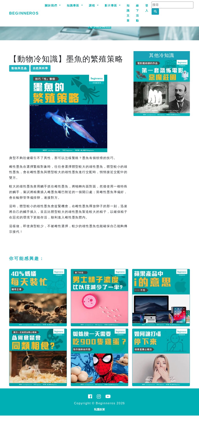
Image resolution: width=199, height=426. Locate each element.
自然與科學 (40, 68)
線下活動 (137, 13)
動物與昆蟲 (19, 68)
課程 (92, 5)
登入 (146, 8)
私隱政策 (99, 409)
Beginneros (24, 13)
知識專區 (73, 5)
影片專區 (111, 5)
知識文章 (128, 13)
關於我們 (51, 5)
